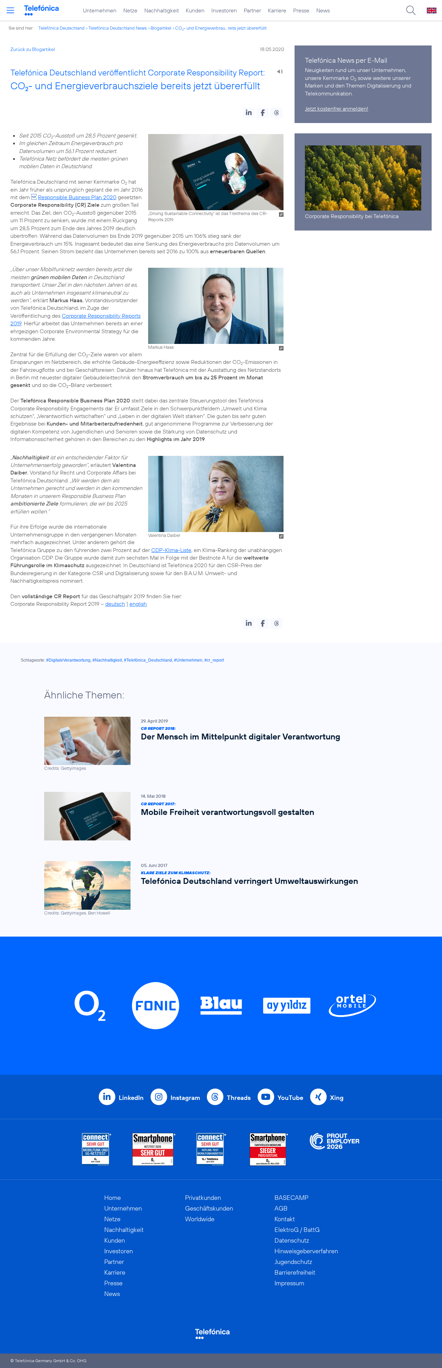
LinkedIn (131, 1098)
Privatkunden (203, 1198)
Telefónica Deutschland (61, 28)
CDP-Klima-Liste (171, 550)
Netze (130, 10)
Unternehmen (99, 10)
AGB (281, 1208)
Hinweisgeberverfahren (306, 1251)
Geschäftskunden (209, 1208)
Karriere (277, 10)
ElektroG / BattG (297, 1230)
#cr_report (214, 660)
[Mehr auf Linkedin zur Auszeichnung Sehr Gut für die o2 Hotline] (211, 1149)
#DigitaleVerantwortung (68, 660)
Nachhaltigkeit (161, 10)
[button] (249, 113)
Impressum (289, 1283)
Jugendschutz (293, 1262)
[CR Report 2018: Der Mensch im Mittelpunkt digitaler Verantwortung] (217, 744)
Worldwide (199, 1219)
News (323, 10)
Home (112, 1198)
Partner (252, 10)
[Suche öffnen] (411, 10)
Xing (337, 1098)
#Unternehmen (188, 660)
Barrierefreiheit (295, 1272)
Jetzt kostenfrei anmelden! (336, 108)
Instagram (185, 1098)
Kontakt (285, 1219)
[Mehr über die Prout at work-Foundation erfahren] (334, 1149)
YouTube (290, 1098)
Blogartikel (161, 28)
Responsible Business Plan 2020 (77, 197)
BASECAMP (291, 1198)
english (138, 603)
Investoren (224, 10)
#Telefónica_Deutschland (148, 660)
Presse (301, 10)
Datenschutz (292, 1240)
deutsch (115, 603)
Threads (239, 1098)
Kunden (195, 10)
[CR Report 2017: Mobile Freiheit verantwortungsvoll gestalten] (217, 816)
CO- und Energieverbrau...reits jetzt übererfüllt (221, 28)
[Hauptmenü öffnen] (10, 10)
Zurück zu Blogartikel (32, 49)
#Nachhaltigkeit (107, 660)
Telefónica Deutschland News (117, 28)
